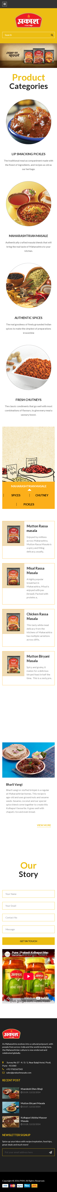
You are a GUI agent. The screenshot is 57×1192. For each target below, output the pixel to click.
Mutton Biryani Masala (38, 658)
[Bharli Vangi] (28, 760)
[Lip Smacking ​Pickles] (28, 121)
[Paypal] (20, 1185)
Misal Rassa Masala (35, 570)
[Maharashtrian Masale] (28, 203)
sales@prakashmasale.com (18, 1072)
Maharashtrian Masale (28, 236)
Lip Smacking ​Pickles (28, 154)
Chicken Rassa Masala (37, 616)
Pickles (29, 504)
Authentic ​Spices (28, 318)
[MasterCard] (13, 1185)
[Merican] (27, 1185)
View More (44, 825)
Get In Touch (28, 941)
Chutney (41, 495)
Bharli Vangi (14, 784)
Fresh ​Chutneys (28, 400)
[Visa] (5, 1185)
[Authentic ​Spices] (28, 285)
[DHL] (34, 1185)
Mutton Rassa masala (37, 528)
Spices (15, 495)
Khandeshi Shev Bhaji (32, 1088)
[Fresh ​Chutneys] (28, 367)
